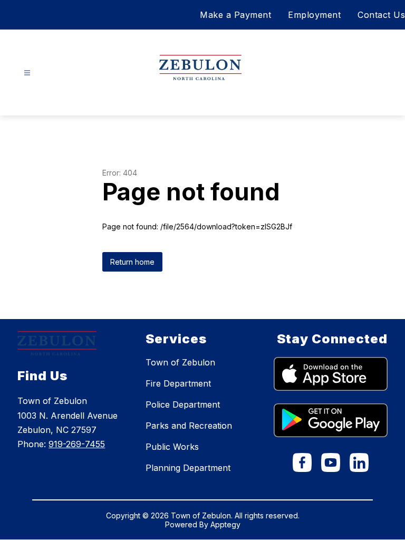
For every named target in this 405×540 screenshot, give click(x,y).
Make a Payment (235, 14)
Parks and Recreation (189, 425)
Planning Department (188, 467)
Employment (314, 14)
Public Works (172, 446)
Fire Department (178, 383)
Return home (132, 261)
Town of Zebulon (180, 362)
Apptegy (225, 524)
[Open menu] (27, 73)
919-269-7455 (77, 444)
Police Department (183, 404)
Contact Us (381, 14)
